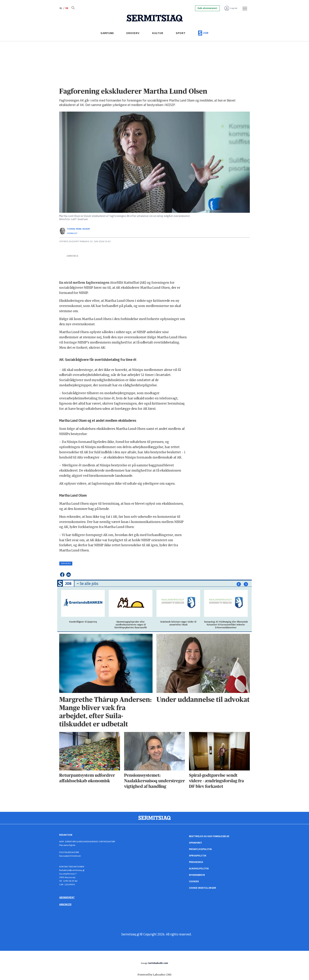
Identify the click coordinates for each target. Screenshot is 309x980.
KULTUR (157, 33)
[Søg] (73, 8)
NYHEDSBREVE (197, 875)
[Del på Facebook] (62, 575)
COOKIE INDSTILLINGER (202, 888)
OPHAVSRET (195, 842)
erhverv (66, 563)
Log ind (233, 8)
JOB (206, 33)
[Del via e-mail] (69, 575)
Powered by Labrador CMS (154, 974)
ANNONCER (65, 904)
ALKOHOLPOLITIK (199, 868)
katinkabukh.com (158, 963)
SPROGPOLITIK (197, 855)
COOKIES (194, 881)
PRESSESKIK (196, 862)
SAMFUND (107, 33)
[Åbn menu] (243, 8)
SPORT (181, 33)
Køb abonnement (207, 8)
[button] (239, 584)
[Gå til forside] (154, 18)
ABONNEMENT (67, 897)
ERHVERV (132, 33)
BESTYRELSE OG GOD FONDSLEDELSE (209, 836)
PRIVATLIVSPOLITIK (200, 849)
